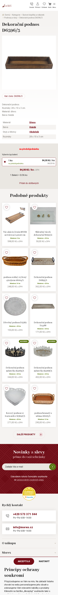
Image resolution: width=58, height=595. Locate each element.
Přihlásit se (52, 466)
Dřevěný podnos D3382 (15, 322)
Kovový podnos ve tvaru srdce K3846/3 (15, 415)
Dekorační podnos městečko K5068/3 (43, 369)
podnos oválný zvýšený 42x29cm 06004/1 (15, 279)
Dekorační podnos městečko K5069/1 (15, 369)
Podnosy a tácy (10, 18)
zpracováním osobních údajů (30, 480)
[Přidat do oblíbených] (6, 207)
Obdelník (34, 132)
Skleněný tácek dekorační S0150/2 (43, 234)
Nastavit (44, 561)
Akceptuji (24, 561)
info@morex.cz (23, 527)
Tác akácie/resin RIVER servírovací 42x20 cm (15, 234)
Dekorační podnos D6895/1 (43, 279)
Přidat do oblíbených (29, 183)
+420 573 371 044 (25, 514)
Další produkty (26, 434)
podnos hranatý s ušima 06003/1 (43, 415)
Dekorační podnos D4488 (43, 324)
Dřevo (32, 122)
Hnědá (32, 127)
